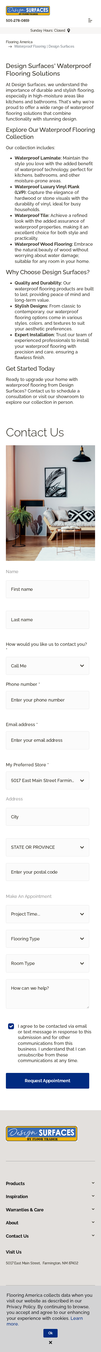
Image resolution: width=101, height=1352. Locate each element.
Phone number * (23, 684)
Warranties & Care (25, 1209)
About (12, 1222)
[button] (47, 666)
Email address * (22, 724)
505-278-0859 (17, 21)
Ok (50, 1333)
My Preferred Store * (27, 764)
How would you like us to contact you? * (46, 647)
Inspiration (17, 1196)
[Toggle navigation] (90, 20)
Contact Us (17, 1236)
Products (15, 1183)
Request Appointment (47, 1080)
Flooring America (19, 42)
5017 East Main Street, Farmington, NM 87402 (42, 1263)
